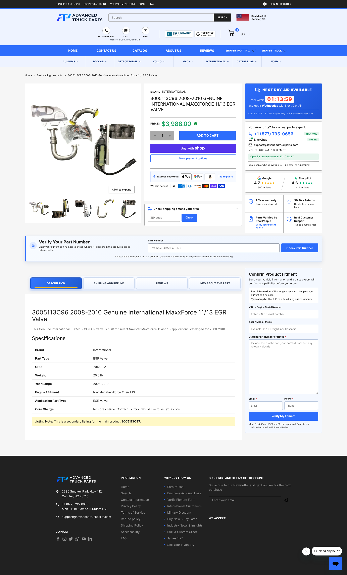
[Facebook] (58, 539)
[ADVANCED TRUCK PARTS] (79, 17)
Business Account (95, 4)
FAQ (152, 4)
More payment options (193, 158)
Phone (289, 398)
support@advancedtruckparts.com (276, 144)
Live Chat (285, 139)
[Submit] (286, 500)
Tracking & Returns (68, 4)
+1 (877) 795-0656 (285, 133)
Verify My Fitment (283, 416)
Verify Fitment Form (122, 4)
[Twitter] (64, 539)
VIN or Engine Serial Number (265, 307)
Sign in (274, 4)
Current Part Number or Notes (267, 336)
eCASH (142, 4)
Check (189, 217)
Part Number (155, 240)
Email (253, 398)
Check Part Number (299, 248)
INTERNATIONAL (174, 92)
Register (285, 4)
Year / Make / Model (260, 321)
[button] (240, 50)
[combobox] (169, 17)
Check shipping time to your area (176, 208)
